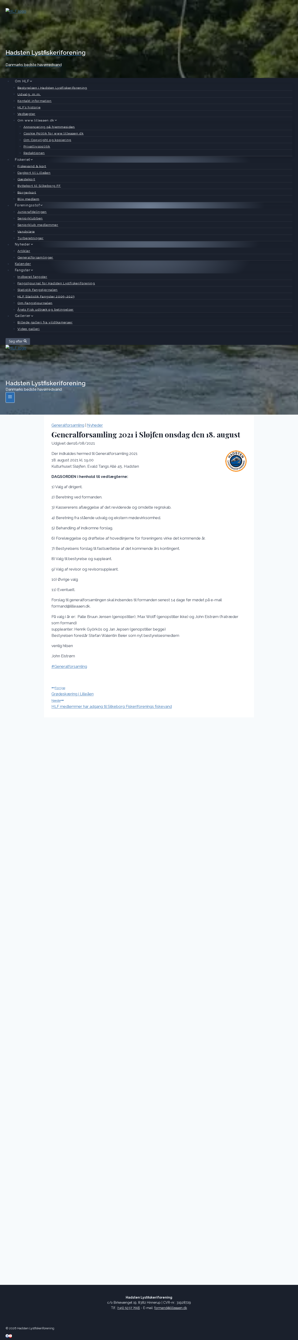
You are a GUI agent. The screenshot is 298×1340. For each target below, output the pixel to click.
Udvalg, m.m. (29, 94)
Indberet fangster (32, 277)
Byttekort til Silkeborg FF (39, 186)
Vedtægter (26, 114)
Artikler (23, 251)
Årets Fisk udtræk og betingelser (45, 309)
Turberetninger (30, 238)
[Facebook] (7, 1336)
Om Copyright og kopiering (47, 140)
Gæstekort (26, 179)
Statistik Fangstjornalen (37, 290)
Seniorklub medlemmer (37, 225)
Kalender (23, 264)
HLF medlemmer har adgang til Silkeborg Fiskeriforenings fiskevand (111, 704)
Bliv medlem (28, 199)
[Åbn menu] (10, 397)
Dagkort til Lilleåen (34, 173)
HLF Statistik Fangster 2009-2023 (46, 296)
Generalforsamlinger (35, 257)
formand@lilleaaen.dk (170, 1308)
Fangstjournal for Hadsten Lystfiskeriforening (56, 283)
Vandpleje (26, 231)
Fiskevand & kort (31, 166)
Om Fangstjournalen (34, 303)
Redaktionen (34, 153)
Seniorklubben (30, 218)
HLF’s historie (29, 107)
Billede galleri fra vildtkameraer (45, 322)
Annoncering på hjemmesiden (49, 126)
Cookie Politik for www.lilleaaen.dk (54, 133)
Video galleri (28, 329)
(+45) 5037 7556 (128, 1308)
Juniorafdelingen (32, 212)
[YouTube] (10, 1336)
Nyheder (95, 425)
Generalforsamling (67, 425)
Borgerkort (26, 192)
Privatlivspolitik (37, 146)
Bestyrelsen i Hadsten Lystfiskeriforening (52, 87)
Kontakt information (34, 101)
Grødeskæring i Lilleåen (72, 691)
